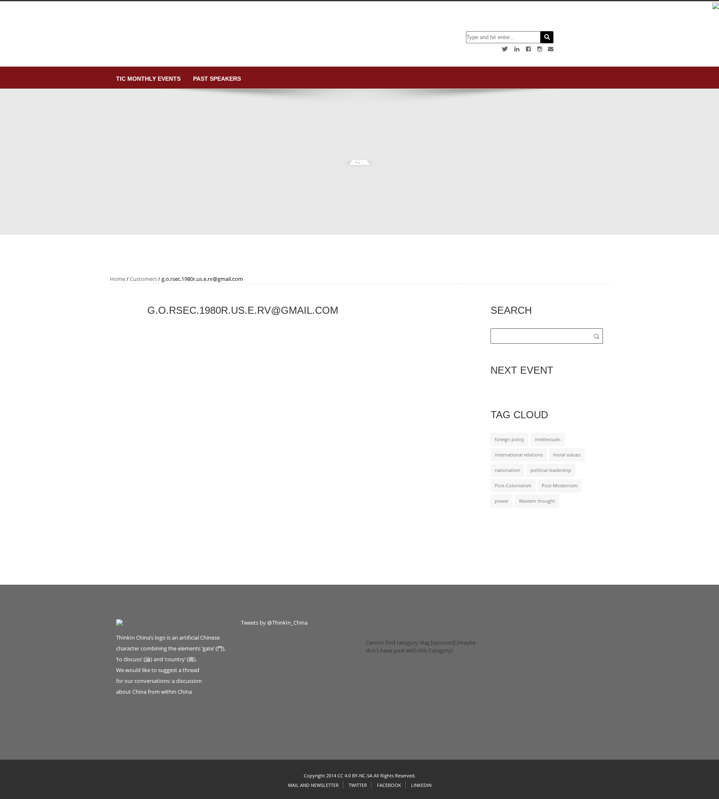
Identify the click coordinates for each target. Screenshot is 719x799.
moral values (566, 455)
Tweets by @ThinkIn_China (274, 622)
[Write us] (550, 49)
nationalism (507, 470)
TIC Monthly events (148, 78)
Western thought (537, 501)
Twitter (358, 785)
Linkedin (421, 785)
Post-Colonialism (513, 486)
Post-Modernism (560, 486)
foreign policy (509, 439)
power (501, 501)
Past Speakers (217, 78)
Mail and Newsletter (313, 785)
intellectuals (547, 439)
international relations (519, 455)
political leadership (551, 470)
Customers (143, 279)
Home (117, 279)
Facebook (389, 785)
